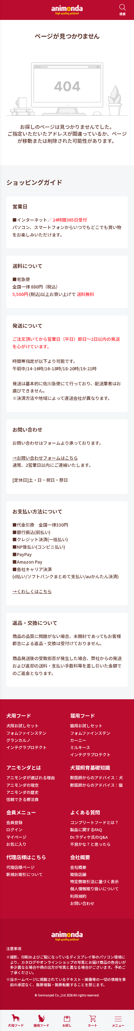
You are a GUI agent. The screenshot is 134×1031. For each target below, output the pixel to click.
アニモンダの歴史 (22, 792)
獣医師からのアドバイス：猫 (96, 785)
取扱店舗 (78, 874)
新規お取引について (24, 874)
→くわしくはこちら (32, 591)
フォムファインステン (26, 733)
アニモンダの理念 (22, 785)
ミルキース (80, 747)
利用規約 (78, 896)
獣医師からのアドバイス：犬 (96, 777)
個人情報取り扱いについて (94, 889)
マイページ (16, 837)
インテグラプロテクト (26, 747)
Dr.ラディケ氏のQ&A (89, 837)
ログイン (14, 829)
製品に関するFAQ (86, 829)
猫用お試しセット (86, 726)
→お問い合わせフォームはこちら (45, 458)
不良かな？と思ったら (90, 844)
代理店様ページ (20, 867)
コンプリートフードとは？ (94, 822)
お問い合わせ (82, 903)
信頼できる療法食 (22, 799)
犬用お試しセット (22, 726)
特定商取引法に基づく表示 (94, 881)
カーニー (78, 740)
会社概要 (78, 867)
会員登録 (14, 822)
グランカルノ (18, 740)
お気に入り (16, 844)
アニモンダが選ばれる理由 (30, 777)
